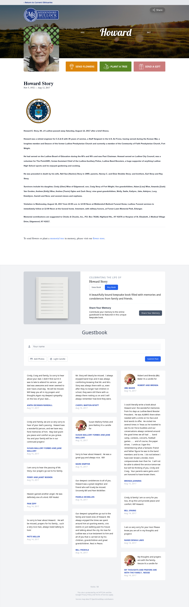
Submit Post (152, 359)
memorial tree (57, 238)
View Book (96, 287)
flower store (98, 238)
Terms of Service (102, 595)
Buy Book (111, 287)
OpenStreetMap (97, 599)
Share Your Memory (150, 313)
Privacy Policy (86, 595)
